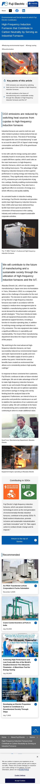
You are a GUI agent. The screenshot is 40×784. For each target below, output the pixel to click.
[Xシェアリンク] (9, 10)
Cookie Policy (23, 769)
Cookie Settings (20, 775)
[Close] (37, 756)
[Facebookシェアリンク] (16, 10)
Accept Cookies (20, 780)
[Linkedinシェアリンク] (23, 10)
